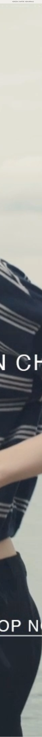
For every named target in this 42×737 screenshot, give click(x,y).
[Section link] (21, 370)
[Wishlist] (35, 6)
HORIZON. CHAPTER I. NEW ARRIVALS (16, 1)
